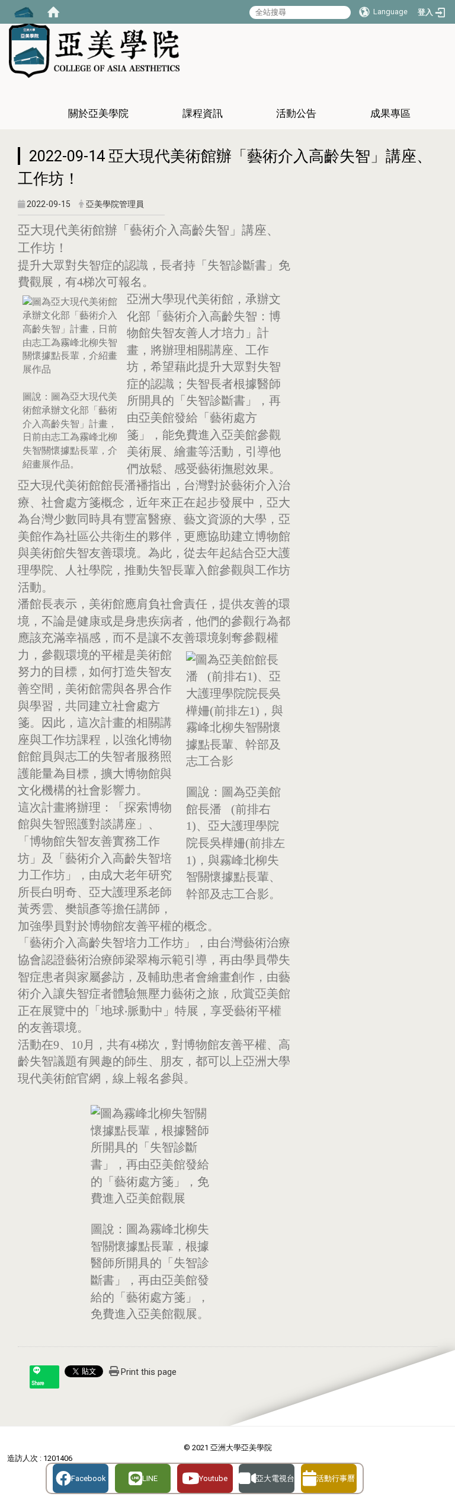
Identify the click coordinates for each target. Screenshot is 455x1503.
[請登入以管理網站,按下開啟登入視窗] (24, 12)
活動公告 (296, 113)
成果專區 (390, 113)
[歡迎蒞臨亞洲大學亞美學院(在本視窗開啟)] (94, 48)
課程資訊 (202, 113)
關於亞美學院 (98, 113)
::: (441, 134)
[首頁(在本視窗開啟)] (53, 12)
